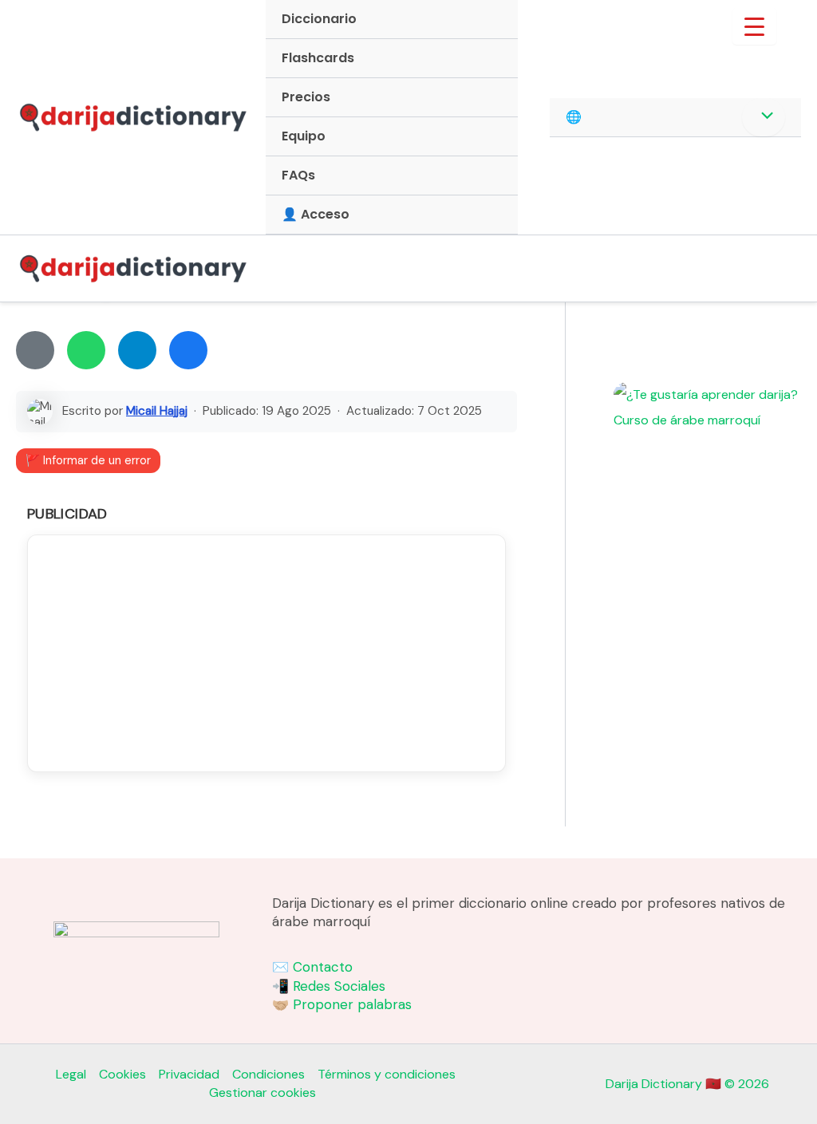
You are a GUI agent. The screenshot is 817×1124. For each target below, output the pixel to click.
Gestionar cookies (262, 1092)
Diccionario (319, 19)
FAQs (298, 175)
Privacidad (189, 1074)
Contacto (323, 967)
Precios (306, 97)
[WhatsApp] (86, 350)
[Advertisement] (266, 653)
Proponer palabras (352, 1004)
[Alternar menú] (763, 117)
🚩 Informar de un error (88, 460)
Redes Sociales (339, 986)
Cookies (122, 1074)
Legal (71, 1074)
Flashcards (318, 58)
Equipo (304, 136)
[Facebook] (188, 350)
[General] (35, 350)
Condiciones (268, 1074)
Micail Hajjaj (156, 411)
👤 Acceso (315, 214)
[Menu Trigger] (754, 26)
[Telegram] (137, 350)
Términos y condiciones (387, 1074)
